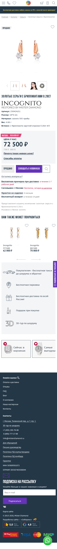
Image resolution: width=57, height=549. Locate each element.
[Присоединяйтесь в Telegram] (9, 506)
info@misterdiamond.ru (13, 438)
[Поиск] (53, 3)
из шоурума (47, 188)
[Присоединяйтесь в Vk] (4, 506)
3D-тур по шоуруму (28, 331)
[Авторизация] (48, 3)
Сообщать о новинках (29, 168)
